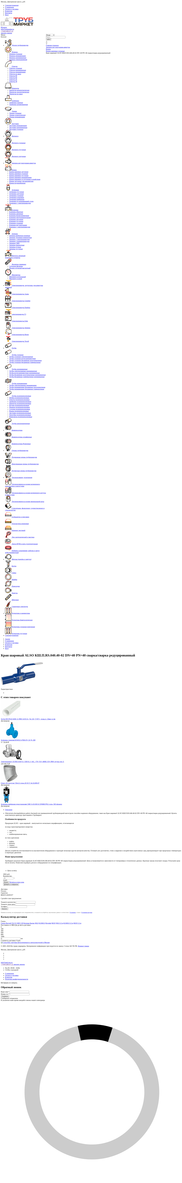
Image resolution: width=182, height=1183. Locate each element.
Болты (13, 566)
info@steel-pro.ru (7, 962)
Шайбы (14, 579)
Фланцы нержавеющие (17, 56)
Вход (7, 15)
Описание (8, 810)
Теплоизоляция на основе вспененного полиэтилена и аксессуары (22, 485)
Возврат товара (83, 946)
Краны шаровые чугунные (18, 175)
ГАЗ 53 (14, 923)
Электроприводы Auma (20, 294)
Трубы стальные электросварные (21, 357)
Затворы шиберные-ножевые (19, 236)
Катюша (26, 923)
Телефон (4, 906)
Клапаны (14, 210)
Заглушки (15, 124)
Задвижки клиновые (16, 197)
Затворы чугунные (16, 249)
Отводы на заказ (15, 74)
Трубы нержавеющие (19, 383)
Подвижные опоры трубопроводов (24, 457)
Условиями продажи (86, 912)
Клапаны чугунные (16, 221)
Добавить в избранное (11, 884)
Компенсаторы (16, 430)
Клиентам (8, 11)
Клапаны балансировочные (19, 216)
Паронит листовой (18, 530)
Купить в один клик (17, 882)
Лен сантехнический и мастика (22, 537)
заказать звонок (6, 33)
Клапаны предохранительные (20, 217)
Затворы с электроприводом (19, 239)
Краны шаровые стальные (18, 174)
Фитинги (14, 136)
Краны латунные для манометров (21, 181)
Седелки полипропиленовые (19, 409)
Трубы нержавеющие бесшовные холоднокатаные (27, 387)
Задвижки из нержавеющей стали (21, 201)
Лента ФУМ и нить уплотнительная (24, 544)
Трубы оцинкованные (19, 369)
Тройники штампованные (18, 104)
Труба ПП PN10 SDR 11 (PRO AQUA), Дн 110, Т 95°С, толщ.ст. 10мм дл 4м (28, 719)
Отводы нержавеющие (17, 72)
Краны (14, 170)
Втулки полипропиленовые (19, 405)
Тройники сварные (16, 103)
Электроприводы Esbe (19, 321)
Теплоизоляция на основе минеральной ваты (27, 501)
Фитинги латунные (18, 156)
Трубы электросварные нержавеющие (23, 385)
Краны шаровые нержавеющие (20, 177)
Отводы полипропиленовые (19, 400)
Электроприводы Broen (20, 334)
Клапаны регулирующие (18, 225)
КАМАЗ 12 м (68, 923)
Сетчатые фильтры (16, 266)
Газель (3, 923)
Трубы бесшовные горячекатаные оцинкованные (27, 377)
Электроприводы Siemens (20, 328)
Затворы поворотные (16, 245)
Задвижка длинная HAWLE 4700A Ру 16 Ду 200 (18, 740)
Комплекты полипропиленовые (20, 417)
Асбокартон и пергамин (20, 517)
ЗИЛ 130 (20, 923)
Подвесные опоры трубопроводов (23, 471)
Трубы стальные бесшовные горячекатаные (25, 362)
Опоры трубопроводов (19, 450)
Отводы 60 (13, 78)
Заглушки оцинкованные (18, 127)
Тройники (15, 101)
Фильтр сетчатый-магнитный (19, 268)
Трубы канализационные (20, 423)
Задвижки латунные (16, 194)
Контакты (8, 13)
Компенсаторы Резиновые (21, 444)
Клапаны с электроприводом (19, 227)
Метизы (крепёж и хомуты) (21, 559)
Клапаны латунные (16, 219)
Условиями (73, 912)
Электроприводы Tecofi (20, 341)
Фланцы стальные (15, 54)
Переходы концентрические (19, 90)
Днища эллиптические (17, 115)
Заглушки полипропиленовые (20, 413)
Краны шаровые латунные (18, 172)
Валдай (8, 923)
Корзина (4, 27)
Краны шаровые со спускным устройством (24, 179)
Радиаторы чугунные (19, 633)
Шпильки (15, 600)
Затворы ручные (15, 247)
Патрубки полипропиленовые (20, 415)
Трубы (13, 348)
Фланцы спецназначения (18, 60)
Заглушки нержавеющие (18, 126)
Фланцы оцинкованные (17, 58)
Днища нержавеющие (17, 117)
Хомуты (14, 593)
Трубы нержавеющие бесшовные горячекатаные (26, 389)
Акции (7, 639)
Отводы (14, 66)
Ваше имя (5, 992)
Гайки (13, 573)
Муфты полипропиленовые (19, 398)
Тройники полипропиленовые (20, 401)
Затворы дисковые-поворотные (20, 237)
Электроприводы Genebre (20, 301)
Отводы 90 (13, 76)
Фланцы (14, 52)
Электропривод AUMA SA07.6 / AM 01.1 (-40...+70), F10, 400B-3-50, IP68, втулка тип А (32, 761)
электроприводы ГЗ (18, 314)
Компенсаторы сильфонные (21, 437)
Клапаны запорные (16, 214)
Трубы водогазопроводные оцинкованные (24, 373)
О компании (9, 7)
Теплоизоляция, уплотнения (21, 477)
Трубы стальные (17, 355)
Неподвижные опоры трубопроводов (25, 464)
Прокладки (15, 586)
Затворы (14, 234)
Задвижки (15, 190)
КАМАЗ (42, 923)
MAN (54, 923)
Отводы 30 (13, 81)
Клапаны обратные (16, 212)
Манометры (15, 275)
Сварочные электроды (19, 606)
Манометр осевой (15, 279)
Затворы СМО (14, 243)
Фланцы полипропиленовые (19, 407)
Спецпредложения (11, 5)
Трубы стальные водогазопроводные (22, 358)
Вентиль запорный (18, 256)
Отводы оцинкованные (17, 70)
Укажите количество (8, 902)
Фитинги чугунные (18, 150)
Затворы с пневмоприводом (19, 241)
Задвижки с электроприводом (20, 203)
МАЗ (37, 923)
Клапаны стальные (16, 223)
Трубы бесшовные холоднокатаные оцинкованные (27, 375)
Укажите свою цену (8, 904)
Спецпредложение (11, 635)
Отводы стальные (15, 68)
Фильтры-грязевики (18, 264)
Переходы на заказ (16, 94)
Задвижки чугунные (16, 192)
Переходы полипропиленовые (20, 403)
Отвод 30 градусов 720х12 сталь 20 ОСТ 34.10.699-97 (20, 783)
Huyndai (48, 923)
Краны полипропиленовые (19, 411)
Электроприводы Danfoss (20, 307)
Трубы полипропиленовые (21, 396)
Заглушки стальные (16, 129)
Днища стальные (15, 113)
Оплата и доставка (11, 9)
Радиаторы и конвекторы (20, 613)
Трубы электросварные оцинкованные (23, 371)
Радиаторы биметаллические (22, 620)
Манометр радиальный (17, 277)
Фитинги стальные (18, 143)
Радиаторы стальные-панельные (23, 627)
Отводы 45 (13, 80)
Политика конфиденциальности (16, 979)
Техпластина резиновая (20, 524)
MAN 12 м (77, 923)
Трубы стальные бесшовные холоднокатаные (25, 360)
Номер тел (5, 994)
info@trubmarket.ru (7, 29)
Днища (14, 111)
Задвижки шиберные (16, 199)
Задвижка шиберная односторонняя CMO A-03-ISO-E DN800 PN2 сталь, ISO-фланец (31, 804)
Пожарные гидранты (12, 257)
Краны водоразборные (17, 183)
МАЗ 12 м (59, 923)
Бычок (32, 923)
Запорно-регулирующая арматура (23, 163)
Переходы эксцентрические (19, 92)
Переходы (15, 88)
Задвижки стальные (16, 195)
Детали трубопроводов (19, 45)
